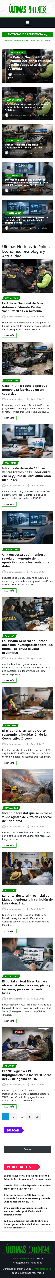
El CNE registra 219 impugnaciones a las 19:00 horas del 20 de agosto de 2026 (26, 1075)
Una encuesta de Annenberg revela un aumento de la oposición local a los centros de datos (26, 220)
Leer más (9, 335)
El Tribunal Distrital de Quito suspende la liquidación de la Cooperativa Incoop (24, 734)
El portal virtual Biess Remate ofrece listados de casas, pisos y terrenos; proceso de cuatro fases (26, 987)
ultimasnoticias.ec (41, 1268)
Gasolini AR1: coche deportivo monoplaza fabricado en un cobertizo (26, 65)
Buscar (13, 1130)
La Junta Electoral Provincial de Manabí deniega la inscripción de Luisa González (27, 899)
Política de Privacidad (23, 1258)
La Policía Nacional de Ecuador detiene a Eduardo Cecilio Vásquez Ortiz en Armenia (26, 107)
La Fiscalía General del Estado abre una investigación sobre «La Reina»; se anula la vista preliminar (27, 647)
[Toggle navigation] (27, 22)
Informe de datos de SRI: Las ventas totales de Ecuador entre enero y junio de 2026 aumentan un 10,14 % (26, 182)
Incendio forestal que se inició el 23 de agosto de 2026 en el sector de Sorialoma (27, 817)
